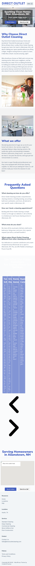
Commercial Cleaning (8, 526)
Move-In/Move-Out (8, 528)
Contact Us (5, 539)
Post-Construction (7, 530)
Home (3, 499)
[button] (13, 405)
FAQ (3, 503)
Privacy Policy (6, 556)
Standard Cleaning (7, 522)
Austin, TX (5, 512)
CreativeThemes (6, 564)
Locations (5, 501)
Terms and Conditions (8, 554)
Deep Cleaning (6, 524)
